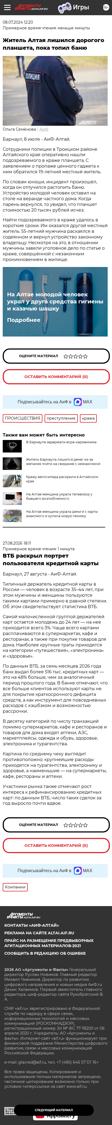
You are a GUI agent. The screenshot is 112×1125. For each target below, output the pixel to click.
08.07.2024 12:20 (18, 22)
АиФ (43, 129)
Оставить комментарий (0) (56, 376)
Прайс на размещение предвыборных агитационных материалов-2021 (49, 943)
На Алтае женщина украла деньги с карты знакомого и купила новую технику (62, 514)
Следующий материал (54, 1110)
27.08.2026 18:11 (17, 543)
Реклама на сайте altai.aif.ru (39, 933)
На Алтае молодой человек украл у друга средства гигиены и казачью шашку (55, 301)
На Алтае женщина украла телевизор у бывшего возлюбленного (59, 496)
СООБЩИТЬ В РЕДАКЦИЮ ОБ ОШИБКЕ (45, 953)
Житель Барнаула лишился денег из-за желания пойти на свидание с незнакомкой (63, 461)
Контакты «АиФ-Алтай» (31, 925)
